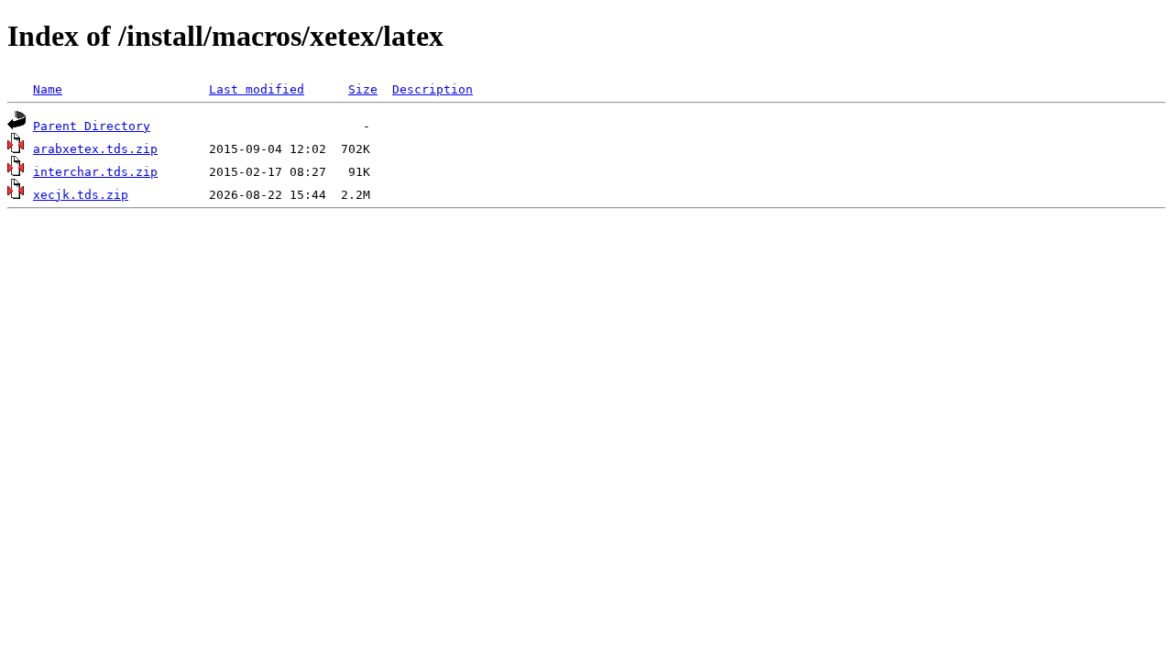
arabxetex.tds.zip (95, 149)
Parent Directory (91, 126)
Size (363, 89)
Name (47, 89)
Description (432, 89)
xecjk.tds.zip (80, 195)
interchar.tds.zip (95, 172)
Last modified (256, 89)
